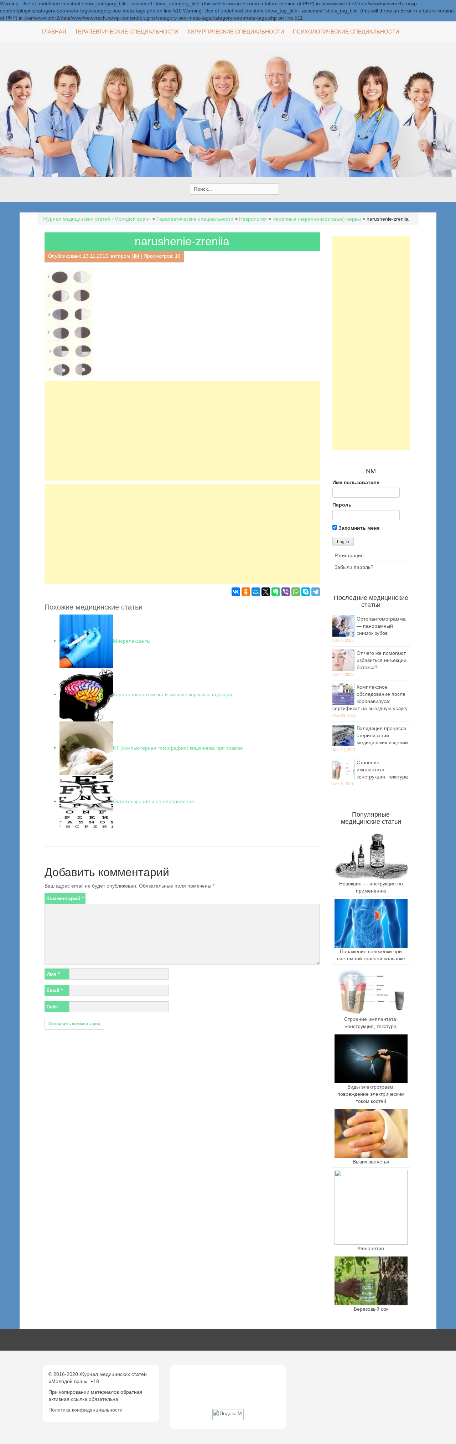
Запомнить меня (358, 528)
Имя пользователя (355, 482)
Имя (52, 974)
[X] (265, 591)
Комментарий (65, 898)
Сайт (52, 1006)
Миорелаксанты (131, 640)
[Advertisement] (182, 431)
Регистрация (349, 555)
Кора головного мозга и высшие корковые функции (172, 694)
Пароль (342, 505)
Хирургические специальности (235, 32)
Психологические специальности (346, 32)
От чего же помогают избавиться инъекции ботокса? (381, 660)
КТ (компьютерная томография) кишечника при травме (178, 747)
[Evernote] (275, 591)
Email (54, 990)
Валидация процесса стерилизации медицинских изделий (382, 735)
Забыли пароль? (354, 567)
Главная (54, 32)
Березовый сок (371, 1309)
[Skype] (305, 591)
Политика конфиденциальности (85, 1410)
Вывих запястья (371, 1162)
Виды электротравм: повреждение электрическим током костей (371, 1094)
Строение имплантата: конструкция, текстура (382, 770)
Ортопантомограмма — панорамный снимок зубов (381, 626)
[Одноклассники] (246, 591)
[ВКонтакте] (236, 591)
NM (135, 256)
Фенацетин (371, 1248)
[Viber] (285, 591)
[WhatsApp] (295, 591)
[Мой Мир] (256, 591)
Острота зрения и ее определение (153, 801)
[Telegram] (315, 591)
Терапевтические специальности (126, 32)
